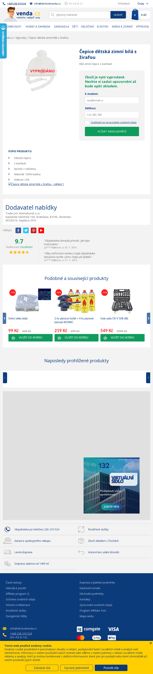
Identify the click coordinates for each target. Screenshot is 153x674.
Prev (7, 378)
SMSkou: (90, 108)
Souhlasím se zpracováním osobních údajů (114, 122)
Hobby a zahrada (38, 26)
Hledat (118, 14)
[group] (30, 314)
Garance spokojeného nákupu (32, 541)
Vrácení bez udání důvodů (103, 552)
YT (41, 230)
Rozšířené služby (98, 529)
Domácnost (13, 26)
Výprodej (142, 26)
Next (147, 378)
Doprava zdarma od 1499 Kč (31, 563)
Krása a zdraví (122, 26)
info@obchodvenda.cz (47, 3)
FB (18, 230)
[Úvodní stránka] (21, 14)
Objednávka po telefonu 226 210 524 (36, 529)
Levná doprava (23, 552)
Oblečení (87, 26)
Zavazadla (61, 26)
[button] (30, 337)
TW (26, 230)
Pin (33, 230)
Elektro (102, 26)
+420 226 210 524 (16, 3)
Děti (75, 26)
